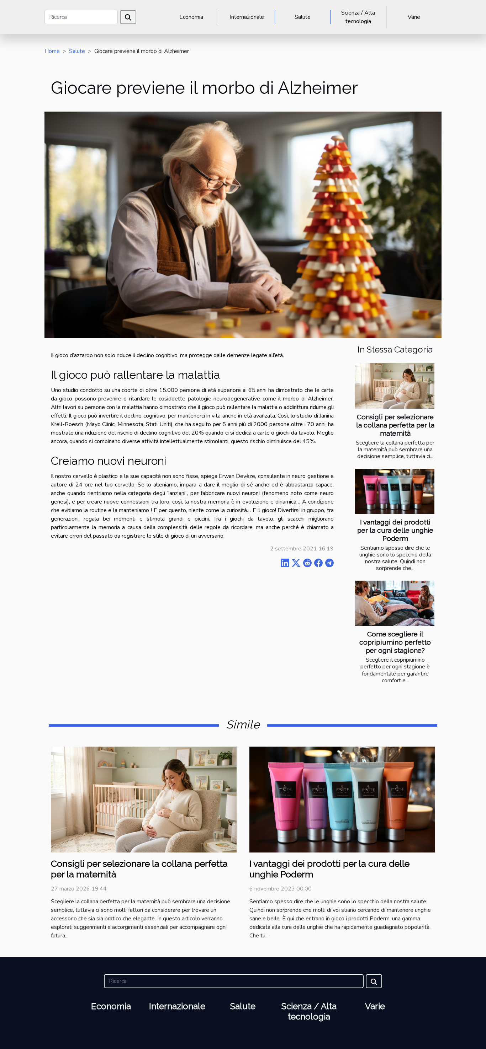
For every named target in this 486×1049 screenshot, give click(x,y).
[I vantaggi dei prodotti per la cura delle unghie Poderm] (394, 491)
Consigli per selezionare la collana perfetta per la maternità (395, 425)
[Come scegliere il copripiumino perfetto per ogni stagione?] (394, 603)
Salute (303, 17)
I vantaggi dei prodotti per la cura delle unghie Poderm (395, 530)
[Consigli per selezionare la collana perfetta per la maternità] (394, 385)
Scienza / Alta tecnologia (358, 17)
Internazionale (247, 17)
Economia (191, 17)
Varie (414, 17)
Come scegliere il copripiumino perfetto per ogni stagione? (395, 642)
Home (52, 51)
